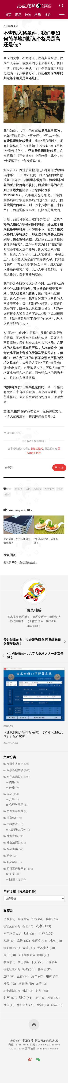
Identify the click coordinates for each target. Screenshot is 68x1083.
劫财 (30, 933)
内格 (12, 782)
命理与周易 (16, 804)
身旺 (54, 998)
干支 (12, 873)
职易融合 (12, 862)
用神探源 (12, 824)
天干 (9, 955)
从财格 (37, 489)
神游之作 (12, 835)
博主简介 (40, 1040)
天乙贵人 (46, 948)
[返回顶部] (34, 1024)
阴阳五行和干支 (16, 868)
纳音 (41, 983)
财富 (27, 990)
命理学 (39, 940)
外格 (12, 787)
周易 (18, 15)
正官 (23, 976)
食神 (43, 1005)
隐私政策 (52, 1040)
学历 (23, 962)
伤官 (52, 919)
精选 (9, 855)
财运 (25, 998)
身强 (40, 997)
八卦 (12, 799)
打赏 (61, 467)
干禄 (51, 962)
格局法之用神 (17, 829)
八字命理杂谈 (15, 770)
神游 (47, 15)
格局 (38, 15)
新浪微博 (28, 1040)
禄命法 (26, 983)
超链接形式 (37, 448)
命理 (59, 489)
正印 (8, 976)
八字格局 (12, 933)
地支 (56, 940)
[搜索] (61, 6)
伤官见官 (11, 926)
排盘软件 (8, 726)
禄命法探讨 (14, 842)
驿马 (56, 1005)
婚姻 (43, 955)
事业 (23, 919)
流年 (37, 976)
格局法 (44, 969)
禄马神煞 (12, 849)
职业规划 (11, 990)
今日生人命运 (15, 763)
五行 (37, 919)
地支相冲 (11, 947)
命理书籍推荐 (15, 811)
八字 (43, 926)
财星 (42, 990)
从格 (27, 489)
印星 (8, 940)
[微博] (30, 1059)
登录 (32, 562)
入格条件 (49, 489)
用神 (52, 976)
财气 (10, 998)
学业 (9, 962)
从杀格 (18, 489)
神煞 (28, 15)
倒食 (27, 926)
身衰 (8, 1005)
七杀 (9, 919)
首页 (8, 15)
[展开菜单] (62, 15)
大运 (28, 948)
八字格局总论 (10, 26)
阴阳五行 (14, 879)
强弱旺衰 (11, 969)
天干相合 (26, 955)
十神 (46, 933)
